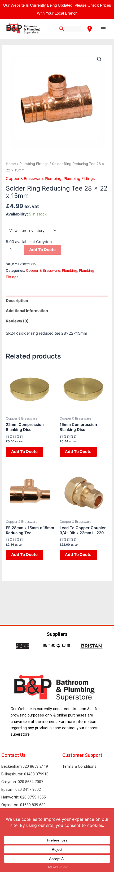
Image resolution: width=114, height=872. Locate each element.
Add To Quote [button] (24, 451)
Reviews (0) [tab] (17, 321)
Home (11, 164)
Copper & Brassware (24, 178)
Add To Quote (42, 249)
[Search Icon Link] (61, 29)
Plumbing (53, 178)
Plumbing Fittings (34, 164)
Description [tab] (17, 300)
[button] (99, 59)
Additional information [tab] (27, 310)
